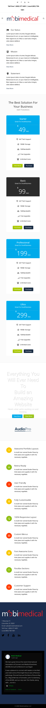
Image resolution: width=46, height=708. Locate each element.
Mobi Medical (16, 656)
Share (20, 689)
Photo (11, 686)
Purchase (29, 166)
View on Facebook (10, 689)
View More (9, 45)
